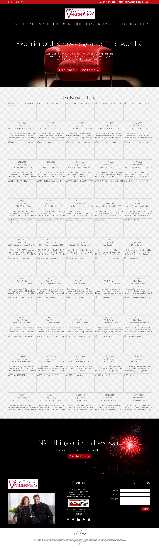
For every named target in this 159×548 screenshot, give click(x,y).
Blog (56, 24)
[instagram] (89, 520)
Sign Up (19, 2)
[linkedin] (78, 520)
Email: (114, 494)
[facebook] (68, 520)
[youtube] (84, 520)
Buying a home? (90, 69)
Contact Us (109, 24)
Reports (122, 24)
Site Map (143, 24)
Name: (115, 491)
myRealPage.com (79, 533)
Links (133, 24)
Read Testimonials (79, 456)
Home (15, 24)
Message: (114, 498)
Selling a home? (67, 69)
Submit (145, 509)
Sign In (11, 2)
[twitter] (73, 520)
